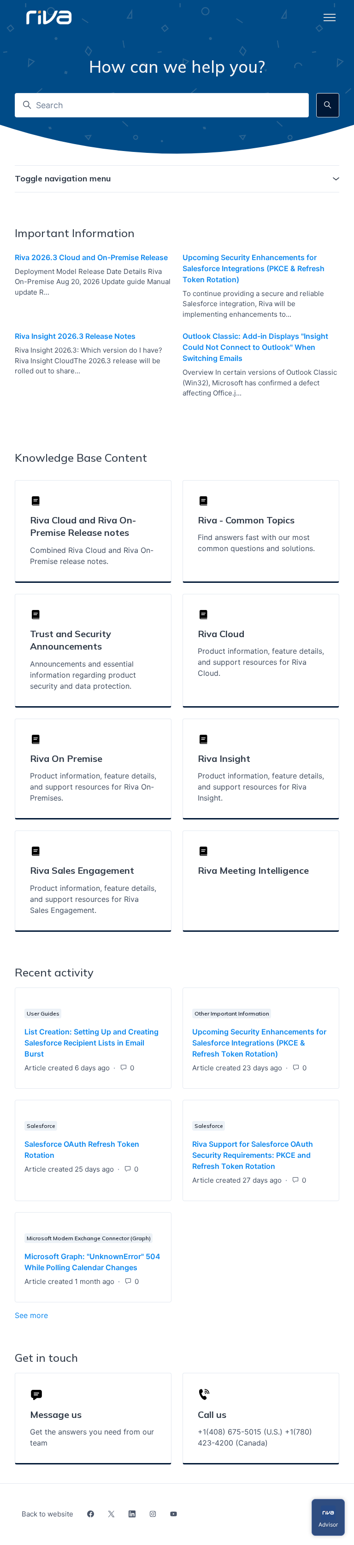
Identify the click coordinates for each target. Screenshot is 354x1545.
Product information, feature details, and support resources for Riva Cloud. (261, 662)
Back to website (47, 1514)
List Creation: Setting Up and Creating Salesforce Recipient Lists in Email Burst (91, 1042)
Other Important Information (232, 1013)
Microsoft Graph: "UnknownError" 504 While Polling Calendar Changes (92, 1262)
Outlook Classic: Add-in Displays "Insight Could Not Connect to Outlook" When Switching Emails (255, 347)
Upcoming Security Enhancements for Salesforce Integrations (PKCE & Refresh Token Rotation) (253, 268)
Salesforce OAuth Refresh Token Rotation (81, 1149)
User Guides (43, 1013)
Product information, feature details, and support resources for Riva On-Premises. (93, 786)
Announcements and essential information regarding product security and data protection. (83, 675)
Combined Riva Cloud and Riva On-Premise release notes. (91, 556)
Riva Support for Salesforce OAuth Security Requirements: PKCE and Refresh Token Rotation (252, 1155)
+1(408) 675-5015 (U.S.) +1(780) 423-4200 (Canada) (255, 1437)
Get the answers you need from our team (92, 1437)
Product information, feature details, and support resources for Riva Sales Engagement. (93, 899)
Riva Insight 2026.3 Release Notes (75, 336)
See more (76, 1315)
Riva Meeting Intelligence (253, 870)
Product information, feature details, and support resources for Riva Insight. (261, 786)
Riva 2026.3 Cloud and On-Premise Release (91, 257)
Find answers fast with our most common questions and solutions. (256, 543)
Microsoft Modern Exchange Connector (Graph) (89, 1238)
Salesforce (41, 1125)
